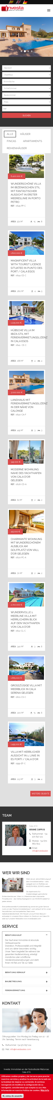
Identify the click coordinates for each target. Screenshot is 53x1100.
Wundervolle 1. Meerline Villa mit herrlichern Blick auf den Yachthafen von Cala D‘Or (25, 619)
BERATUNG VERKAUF (15, 972)
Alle (10, 134)
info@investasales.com (42, 851)
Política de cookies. (31, 1091)
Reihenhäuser (17, 148)
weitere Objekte (40, 794)
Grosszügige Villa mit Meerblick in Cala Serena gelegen (26, 689)
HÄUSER (25, 134)
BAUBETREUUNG (13, 981)
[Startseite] (12, 10)
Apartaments (32, 141)
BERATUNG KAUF (13, 935)
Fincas (11, 141)
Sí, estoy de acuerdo (12, 1096)
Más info (45, 1090)
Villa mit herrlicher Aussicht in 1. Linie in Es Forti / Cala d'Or (25, 755)
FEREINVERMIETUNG (15, 990)
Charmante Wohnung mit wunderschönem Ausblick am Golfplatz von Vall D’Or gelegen (26, 546)
